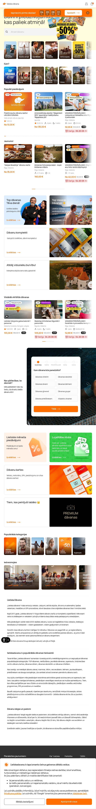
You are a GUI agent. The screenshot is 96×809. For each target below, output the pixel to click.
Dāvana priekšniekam (43, 398)
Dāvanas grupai (64, 391)
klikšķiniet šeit (80, 793)
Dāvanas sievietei (65, 376)
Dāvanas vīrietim (41, 376)
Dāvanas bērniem (65, 384)
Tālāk (54, 408)
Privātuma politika (12, 793)
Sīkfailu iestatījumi (24, 801)
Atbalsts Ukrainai (65, 398)
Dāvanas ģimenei (42, 391)
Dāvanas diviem (41, 384)
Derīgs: (71, 131)
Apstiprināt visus (69, 801)
